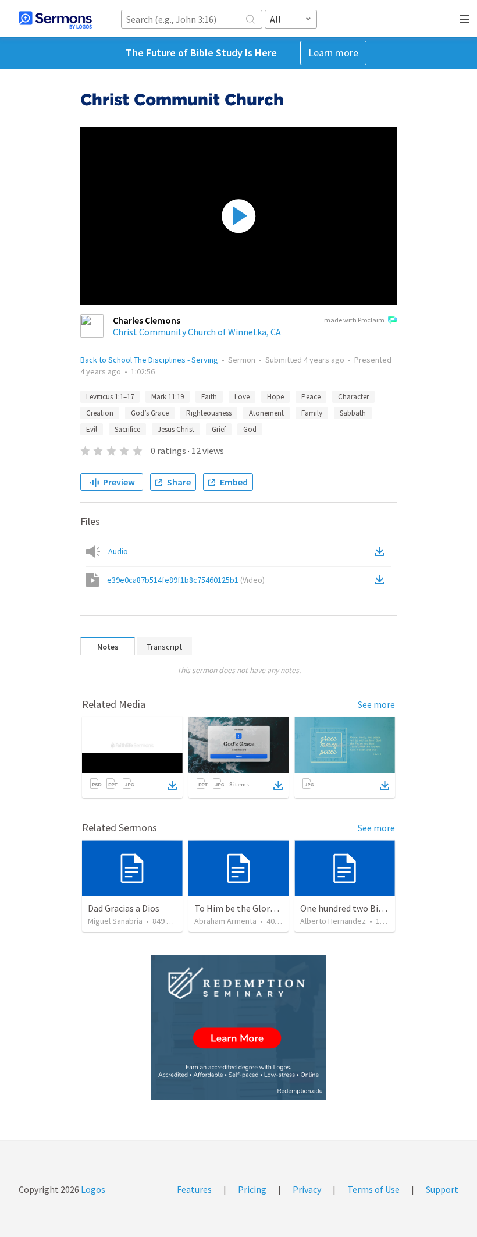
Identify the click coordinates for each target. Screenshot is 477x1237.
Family (311, 413)
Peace (311, 397)
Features (194, 1189)
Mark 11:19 (167, 397)
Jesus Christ (176, 429)
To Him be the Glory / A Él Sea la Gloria (270, 908)
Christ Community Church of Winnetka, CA (197, 332)
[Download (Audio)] (381, 551)
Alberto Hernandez (333, 921)
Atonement (266, 413)
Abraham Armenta (225, 921)
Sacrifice (127, 429)
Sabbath (353, 413)
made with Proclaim (354, 320)
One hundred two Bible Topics (359, 908)
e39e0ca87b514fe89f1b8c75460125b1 (186, 580)
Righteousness (209, 413)
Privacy (307, 1189)
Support (442, 1189)
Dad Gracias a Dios (123, 908)
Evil (91, 429)
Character (353, 397)
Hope (275, 397)
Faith (209, 397)
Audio (118, 551)
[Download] (172, 785)
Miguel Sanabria (115, 921)
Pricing (252, 1189)
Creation (99, 413)
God (250, 429)
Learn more (333, 52)
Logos (92, 1189)
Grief (219, 429)
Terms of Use (373, 1189)
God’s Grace (150, 413)
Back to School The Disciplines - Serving (149, 360)
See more (376, 704)
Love (242, 397)
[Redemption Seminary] (238, 1027)
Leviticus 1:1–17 (110, 397)
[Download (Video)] (381, 580)
